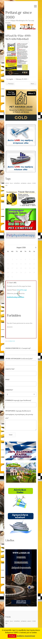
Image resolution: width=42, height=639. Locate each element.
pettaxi (7, 183)
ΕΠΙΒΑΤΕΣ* (9, 390)
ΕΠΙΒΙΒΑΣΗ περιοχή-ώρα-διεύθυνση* (18, 400)
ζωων (11, 183)
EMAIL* (7, 380)
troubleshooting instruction (15, 297)
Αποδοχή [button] (12, 636)
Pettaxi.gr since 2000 (18, 14)
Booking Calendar (12, 341)
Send (10, 435)
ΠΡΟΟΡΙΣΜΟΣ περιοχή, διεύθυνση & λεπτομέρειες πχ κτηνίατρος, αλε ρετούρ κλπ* (19, 414)
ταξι (6, 185)
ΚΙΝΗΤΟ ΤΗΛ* (10, 369)
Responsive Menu (35, 6)
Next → (33, 84)
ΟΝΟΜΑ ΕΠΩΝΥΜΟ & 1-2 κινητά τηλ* (18, 348)
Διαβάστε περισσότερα (26, 636)
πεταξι (34, 183)
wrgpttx (10, 79)
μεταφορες (24, 183)
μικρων (29, 183)
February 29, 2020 (21, 79)
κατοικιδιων (17, 183)
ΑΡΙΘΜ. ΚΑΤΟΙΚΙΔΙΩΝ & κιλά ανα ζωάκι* (19, 359)
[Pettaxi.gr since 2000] (21, 25)
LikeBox (9, 540)
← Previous (10, 84)
